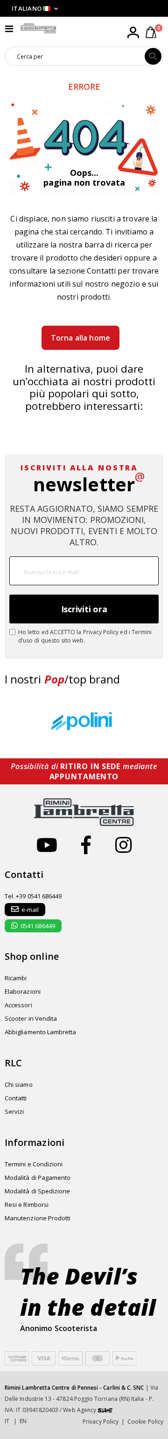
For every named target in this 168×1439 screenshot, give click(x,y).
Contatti (101, 271)
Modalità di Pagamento (37, 1177)
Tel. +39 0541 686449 (33, 896)
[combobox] (75, 56)
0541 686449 (38, 926)
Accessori (18, 1005)
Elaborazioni (23, 991)
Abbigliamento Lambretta (41, 1032)
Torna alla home (80, 338)
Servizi (14, 1111)
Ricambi (16, 978)
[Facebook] (86, 844)
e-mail (30, 909)
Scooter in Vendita (31, 1018)
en (23, 1421)
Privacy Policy (101, 632)
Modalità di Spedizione (37, 1191)
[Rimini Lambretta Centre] (38, 28)
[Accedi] (133, 32)
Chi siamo (19, 1084)
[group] (84, 722)
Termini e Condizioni (34, 1164)
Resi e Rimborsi (27, 1204)
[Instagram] (123, 844)
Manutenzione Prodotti (37, 1218)
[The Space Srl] (105, 1410)
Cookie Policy (145, 1422)
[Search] (153, 56)
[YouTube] (46, 844)
